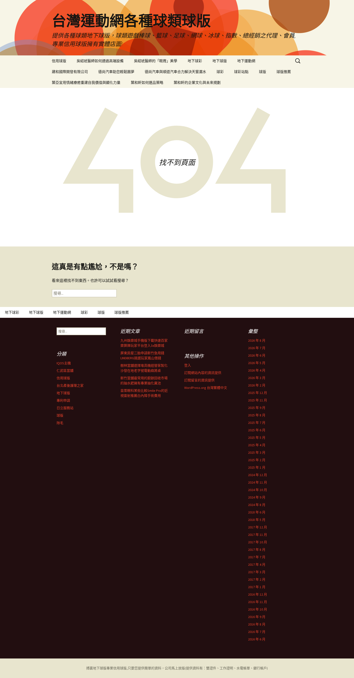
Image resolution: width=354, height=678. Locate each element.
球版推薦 (283, 71)
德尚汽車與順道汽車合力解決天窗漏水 (175, 71)
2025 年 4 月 (256, 445)
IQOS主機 (64, 363)
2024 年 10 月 (257, 490)
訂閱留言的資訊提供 (199, 380)
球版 (262, 71)
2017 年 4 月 (256, 564)
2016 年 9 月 (256, 617)
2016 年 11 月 (257, 602)
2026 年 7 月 (256, 348)
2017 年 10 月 (257, 542)
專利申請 (63, 400)
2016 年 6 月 (256, 639)
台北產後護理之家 (70, 385)
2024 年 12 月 (257, 475)
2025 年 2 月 (256, 460)
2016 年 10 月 (257, 609)
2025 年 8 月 (256, 415)
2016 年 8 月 (256, 624)
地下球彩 (195, 61)
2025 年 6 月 (256, 430)
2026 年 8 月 (256, 340)
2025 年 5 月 (256, 437)
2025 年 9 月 (256, 407)
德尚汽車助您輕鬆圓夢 (116, 71)
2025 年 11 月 (257, 400)
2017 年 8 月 (256, 549)
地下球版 (219, 61)
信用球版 (59, 61)
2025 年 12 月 (257, 393)
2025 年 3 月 (256, 452)
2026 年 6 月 (256, 355)
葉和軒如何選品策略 (147, 82)
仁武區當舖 (65, 370)
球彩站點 (241, 71)
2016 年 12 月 (257, 594)
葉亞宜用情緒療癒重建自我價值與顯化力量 (86, 82)
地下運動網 (246, 61)
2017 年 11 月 (257, 534)
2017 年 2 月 (256, 579)
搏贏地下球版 (96, 668)
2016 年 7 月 (256, 632)
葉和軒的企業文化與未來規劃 (197, 82)
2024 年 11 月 (257, 482)
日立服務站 (65, 408)
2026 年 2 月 (256, 385)
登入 (187, 365)
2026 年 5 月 (256, 363)
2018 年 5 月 (256, 520)
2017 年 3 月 (256, 572)
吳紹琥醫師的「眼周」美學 (155, 61)
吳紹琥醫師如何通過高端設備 (100, 61)
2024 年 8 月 (256, 505)
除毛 (60, 423)
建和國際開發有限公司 (70, 71)
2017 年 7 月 (256, 557)
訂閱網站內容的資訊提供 (202, 373)
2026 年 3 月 (256, 378)
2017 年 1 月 (256, 587)
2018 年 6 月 (256, 512)
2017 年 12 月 (257, 527)
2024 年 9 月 (256, 497)
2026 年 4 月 (256, 370)
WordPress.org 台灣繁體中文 (205, 388)
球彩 (220, 71)
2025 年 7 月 (256, 422)
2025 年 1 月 (256, 467)
